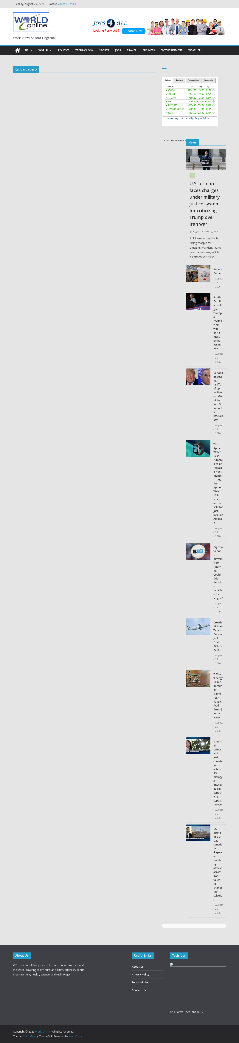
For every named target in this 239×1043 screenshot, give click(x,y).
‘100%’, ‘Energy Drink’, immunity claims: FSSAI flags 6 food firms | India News (218, 695)
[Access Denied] (198, 278)
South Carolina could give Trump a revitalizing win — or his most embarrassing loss (218, 323)
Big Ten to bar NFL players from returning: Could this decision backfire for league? (218, 572)
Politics (63, 50)
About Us (138, 966)
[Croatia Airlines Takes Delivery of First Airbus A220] (198, 643)
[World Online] (17, 50)
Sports (104, 50)
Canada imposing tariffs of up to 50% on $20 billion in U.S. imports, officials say (218, 396)
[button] (30, 50)
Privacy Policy (140, 974)
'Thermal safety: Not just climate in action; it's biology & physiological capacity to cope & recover (218, 773)
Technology (84, 50)
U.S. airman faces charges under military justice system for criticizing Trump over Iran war (93, 5)
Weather (194, 50)
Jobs (118, 50)
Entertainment (171, 50)
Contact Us (139, 990)
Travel (131, 50)
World (43, 50)
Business (148, 50)
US (26, 50)
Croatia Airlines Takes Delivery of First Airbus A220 (218, 636)
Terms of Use (140, 982)
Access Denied (217, 271)
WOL (216, 231)
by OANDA (182, 140)
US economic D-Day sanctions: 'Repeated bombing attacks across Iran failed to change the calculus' (218, 864)
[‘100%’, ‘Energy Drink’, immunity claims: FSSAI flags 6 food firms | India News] (198, 702)
